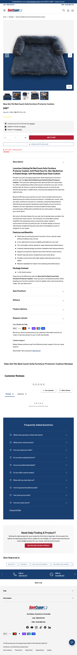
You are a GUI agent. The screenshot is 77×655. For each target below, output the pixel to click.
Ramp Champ (23, 643)
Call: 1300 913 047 (8, 5)
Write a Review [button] (66, 390)
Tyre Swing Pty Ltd (12, 643)
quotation (19, 129)
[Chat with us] (72, 642)
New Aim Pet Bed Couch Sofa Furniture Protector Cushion (30, 17)
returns (23, 126)
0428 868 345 (59, 575)
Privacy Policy (18, 650)
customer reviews (48, 2)
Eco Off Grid (13, 647)
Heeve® (26, 647)
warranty (32, 123)
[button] (72, 10)
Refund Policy (28, 650)
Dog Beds (11, 17)
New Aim (6, 112)
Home (4, 17)
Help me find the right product (38, 545)
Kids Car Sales (20, 647)
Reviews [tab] (8, 394)
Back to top (38, 583)
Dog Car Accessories (40, 564)
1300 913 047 (36, 351)
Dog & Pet (12, 564)
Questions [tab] (21, 394)
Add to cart (51, 137)
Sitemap (49, 650)
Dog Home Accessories (61, 564)
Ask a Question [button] (49, 390)
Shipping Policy (40, 650)
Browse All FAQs (15, 510)
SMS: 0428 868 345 (67, 5)
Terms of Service (7, 650)
